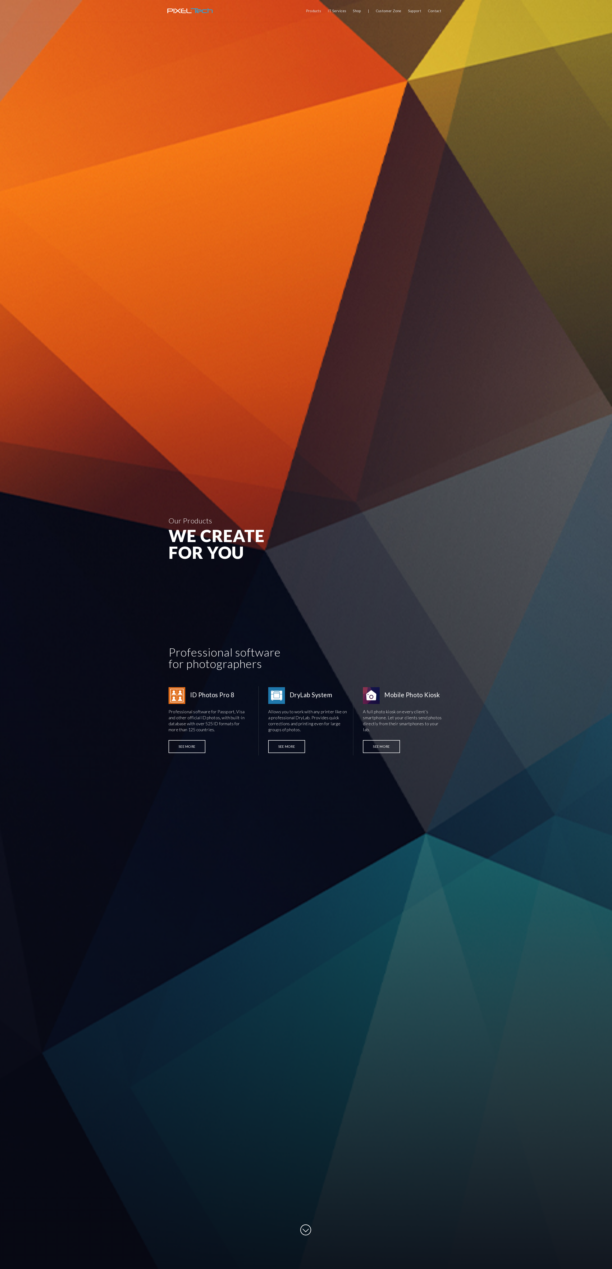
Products (313, 11)
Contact (434, 11)
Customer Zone (388, 11)
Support (414, 11)
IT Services (337, 11)
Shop (357, 11)
